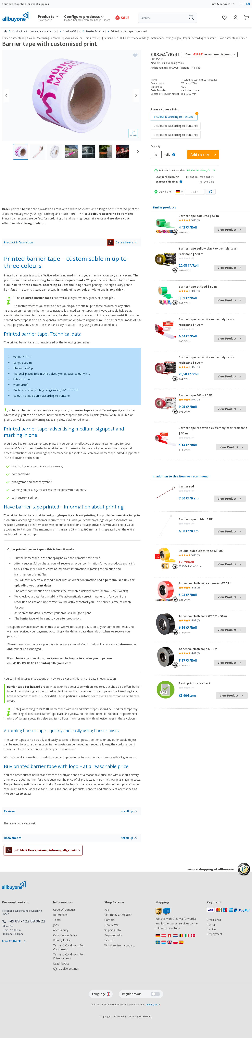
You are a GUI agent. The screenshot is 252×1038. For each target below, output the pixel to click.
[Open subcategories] (56, 31)
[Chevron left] (6, 95)
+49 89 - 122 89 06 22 (26, 921)
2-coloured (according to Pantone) (177, 126)
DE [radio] (241, 4)
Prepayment (214, 934)
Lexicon (109, 940)
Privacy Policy (61, 940)
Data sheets (124, 242)
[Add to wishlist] (135, 55)
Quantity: (156, 146)
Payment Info (113, 935)
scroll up (127, 811)
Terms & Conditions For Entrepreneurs (68, 956)
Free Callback (12, 941)
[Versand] (177, 940)
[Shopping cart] (246, 17)
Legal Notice (61, 963)
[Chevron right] (136, 95)
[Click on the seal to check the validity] (244, 872)
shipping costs (175, 63)
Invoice (211, 929)
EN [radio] (248, 4)
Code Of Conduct (64, 909)
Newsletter (111, 925)
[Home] (5, 31)
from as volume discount (208, 54)
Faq (106, 909)
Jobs (56, 925)
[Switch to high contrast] (155, 994)
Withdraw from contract (119, 945)
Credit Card (214, 920)
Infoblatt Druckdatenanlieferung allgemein (46, 850)
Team (57, 920)
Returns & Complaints (118, 915)
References (60, 915)
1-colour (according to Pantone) (174, 116)
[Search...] (191, 17)
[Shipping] (163, 914)
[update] (211, 192)
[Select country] (179, 192)
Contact (109, 920)
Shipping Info (112, 930)
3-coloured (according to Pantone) (177, 135)
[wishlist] (224, 17)
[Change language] (108, 994)
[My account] (235, 17)
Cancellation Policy (65, 935)
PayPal (211, 924)
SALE (125, 17)
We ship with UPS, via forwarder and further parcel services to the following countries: (177, 923)
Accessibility (60, 930)
